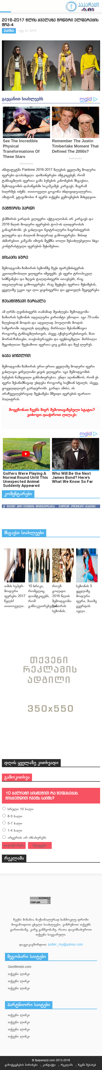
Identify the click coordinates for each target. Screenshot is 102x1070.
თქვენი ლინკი (19, 974)
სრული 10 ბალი (20, 809)
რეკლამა (14, 858)
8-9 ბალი (15, 816)
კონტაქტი (49, 1065)
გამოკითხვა (17, 777)
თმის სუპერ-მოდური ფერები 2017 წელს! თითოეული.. (14, 596)
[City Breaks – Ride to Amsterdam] (15, 565)
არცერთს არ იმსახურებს (27, 838)
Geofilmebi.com (19, 967)
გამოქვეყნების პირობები (21, 1065)
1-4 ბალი (15, 831)
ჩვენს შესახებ (87, 1065)
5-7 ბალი (15, 824)
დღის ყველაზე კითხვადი (31, 763)
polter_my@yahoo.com (65, 945)
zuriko (9, 31)
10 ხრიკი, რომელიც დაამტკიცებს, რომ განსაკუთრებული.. (43, 596)
